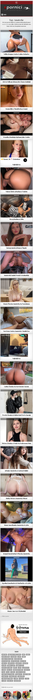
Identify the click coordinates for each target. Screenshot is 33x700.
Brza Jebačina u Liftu (17, 219)
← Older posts (4, 616)
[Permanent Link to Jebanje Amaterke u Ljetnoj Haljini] (16, 457)
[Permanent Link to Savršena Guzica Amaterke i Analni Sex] (16, 318)
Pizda (7, 672)
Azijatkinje (13, 657)
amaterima (5, 24)
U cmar (16, 678)
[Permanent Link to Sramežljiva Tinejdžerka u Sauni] (16, 96)
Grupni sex (18, 663)
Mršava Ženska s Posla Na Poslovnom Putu (16, 443)
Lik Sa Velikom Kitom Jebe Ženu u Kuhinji (16, 82)
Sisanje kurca (12, 676)
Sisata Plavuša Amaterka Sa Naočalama (16, 304)
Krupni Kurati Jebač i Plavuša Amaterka (16, 554)
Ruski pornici (26, 674)
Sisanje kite (5, 676)
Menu (5, 14)
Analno (28, 654)
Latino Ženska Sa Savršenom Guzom (16, 387)
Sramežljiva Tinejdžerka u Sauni (16, 109)
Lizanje (3, 670)
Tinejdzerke (22, 89)
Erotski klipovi (15, 661)
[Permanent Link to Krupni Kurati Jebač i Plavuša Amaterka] (16, 540)
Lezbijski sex (26, 668)
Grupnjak (25, 663)
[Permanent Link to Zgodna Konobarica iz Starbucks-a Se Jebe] (16, 569)
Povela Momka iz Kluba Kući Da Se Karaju (16, 415)
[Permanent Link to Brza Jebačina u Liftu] (16, 206)
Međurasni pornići (18, 670)
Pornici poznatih (20, 672)
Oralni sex (26, 670)
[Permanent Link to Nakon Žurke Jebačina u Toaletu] (16, 178)
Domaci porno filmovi (7, 659)
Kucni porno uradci (7, 668)
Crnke (23, 657)
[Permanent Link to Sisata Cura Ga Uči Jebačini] (16, 597)
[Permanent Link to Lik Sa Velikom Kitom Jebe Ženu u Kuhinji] (16, 68)
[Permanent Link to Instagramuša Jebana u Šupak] (16, 234)
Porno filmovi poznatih (8, 674)
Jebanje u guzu (19, 665)
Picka (3, 672)
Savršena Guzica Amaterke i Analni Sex (16, 331)
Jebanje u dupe (11, 665)
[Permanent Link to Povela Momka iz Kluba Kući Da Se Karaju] (16, 401)
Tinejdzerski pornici (7, 678)
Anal (23, 654)
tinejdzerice (21, 676)
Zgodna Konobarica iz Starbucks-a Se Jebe (16, 583)
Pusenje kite (19, 674)
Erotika (16, 422)
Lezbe (19, 668)
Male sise (9, 670)
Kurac (15, 668)
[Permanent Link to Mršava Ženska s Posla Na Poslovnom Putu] (16, 430)
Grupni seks (11, 663)
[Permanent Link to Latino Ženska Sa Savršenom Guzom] (16, 373)
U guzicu (21, 678)
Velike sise (10, 681)
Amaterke (4, 654)
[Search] (16, 2)
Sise (16, 282)
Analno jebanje (5, 657)
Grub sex (4, 663)
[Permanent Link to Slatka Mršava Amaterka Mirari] (16, 485)
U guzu (27, 678)
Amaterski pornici (16, 34)
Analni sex (16, 226)
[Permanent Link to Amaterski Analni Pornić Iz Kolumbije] (16, 262)
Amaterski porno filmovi (14, 654)
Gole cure (23, 661)
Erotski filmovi (6, 661)
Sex (16, 172)
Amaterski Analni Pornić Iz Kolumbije (16, 275)
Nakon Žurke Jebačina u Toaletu (16, 192)
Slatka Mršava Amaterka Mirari (16, 498)
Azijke (19, 657)
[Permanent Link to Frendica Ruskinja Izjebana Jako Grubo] (16, 124)
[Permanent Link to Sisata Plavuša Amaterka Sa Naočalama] (16, 290)
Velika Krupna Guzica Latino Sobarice (16, 54)
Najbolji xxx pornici (7, 687)
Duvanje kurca (18, 659)
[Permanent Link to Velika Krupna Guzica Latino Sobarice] (16, 41)
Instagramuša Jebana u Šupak (16, 248)
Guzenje (4, 665)
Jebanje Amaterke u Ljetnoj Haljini (16, 471)
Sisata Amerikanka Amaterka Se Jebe (16, 525)
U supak (4, 681)
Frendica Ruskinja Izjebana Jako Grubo (16, 137)
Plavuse (13, 672)
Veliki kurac (17, 681)
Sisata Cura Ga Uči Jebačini (16, 611)
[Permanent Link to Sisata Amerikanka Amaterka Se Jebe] (16, 512)
